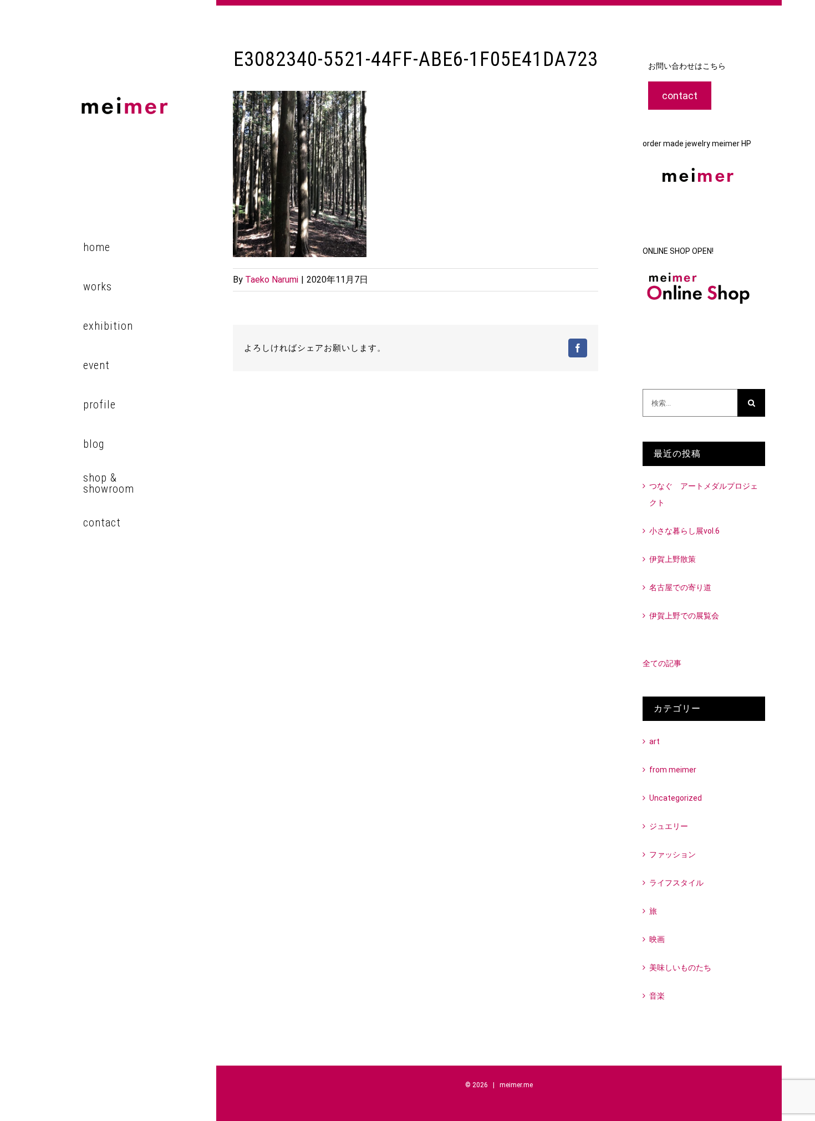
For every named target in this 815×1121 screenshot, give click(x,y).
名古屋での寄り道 (680, 587)
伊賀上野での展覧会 (684, 615)
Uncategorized (675, 798)
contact (679, 95)
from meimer (672, 769)
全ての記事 (662, 663)
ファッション (672, 854)
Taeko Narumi (271, 279)
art (654, 741)
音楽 (657, 995)
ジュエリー (668, 826)
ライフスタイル (676, 882)
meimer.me (516, 1085)
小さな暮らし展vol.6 (684, 530)
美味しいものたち (680, 967)
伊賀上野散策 (672, 559)
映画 (657, 939)
